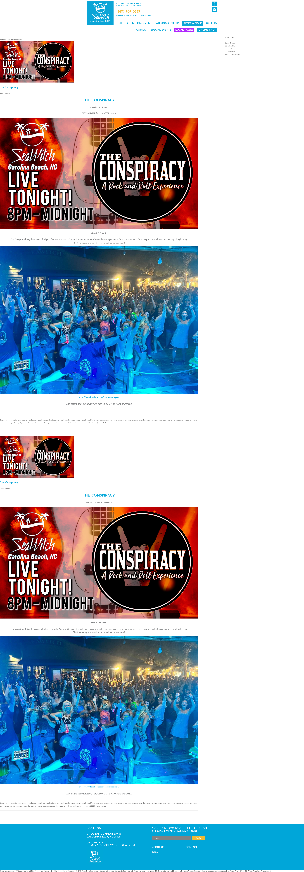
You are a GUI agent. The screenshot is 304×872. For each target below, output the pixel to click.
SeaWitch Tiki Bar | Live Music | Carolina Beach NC (100, 13)
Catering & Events (167, 23)
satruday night (18, 423)
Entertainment (141, 23)
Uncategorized (23, 420)
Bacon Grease (230, 43)
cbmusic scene (98, 420)
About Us (158, 847)
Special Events (161, 30)
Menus (123, 23)
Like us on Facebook (214, 4)
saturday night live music (33, 423)
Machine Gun (229, 49)
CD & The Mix (230, 46)
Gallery (211, 23)
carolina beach (51, 420)
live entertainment (117, 420)
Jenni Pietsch (101, 423)
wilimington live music (74, 423)
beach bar (41, 420)
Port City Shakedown (232, 54)
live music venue (156, 420)
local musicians (177, 420)
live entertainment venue (133, 420)
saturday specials (49, 423)
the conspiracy (61, 423)
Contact (142, 30)
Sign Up (198, 838)
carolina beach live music (66, 420)
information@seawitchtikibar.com (133, 15)
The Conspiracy (9, 87)
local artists (167, 420)
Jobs (155, 852)
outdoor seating (6, 423)
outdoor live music (190, 420)
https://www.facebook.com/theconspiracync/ (99, 397)
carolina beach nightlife (84, 420)
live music (146, 420)
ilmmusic (107, 420)
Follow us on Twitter (214, 9)
